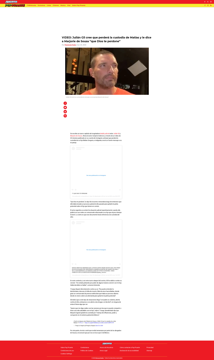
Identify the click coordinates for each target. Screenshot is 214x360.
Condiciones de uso (67, 350)
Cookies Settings (66, 354)
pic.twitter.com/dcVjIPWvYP (106, 322)
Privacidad (150, 347)
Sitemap (149, 350)
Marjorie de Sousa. (76, 136)
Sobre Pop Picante (67, 347)
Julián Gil (116, 133)
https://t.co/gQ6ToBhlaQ (91, 322)
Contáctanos (85, 347)
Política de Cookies (87, 350)
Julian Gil (91, 196)
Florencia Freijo (70, 45)
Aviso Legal (103, 350)
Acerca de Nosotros (106, 347)
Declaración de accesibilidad (129, 350)
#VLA (81, 322)
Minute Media (100, 358)
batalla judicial (104, 133)
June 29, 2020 (99, 325)
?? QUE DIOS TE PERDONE (79, 193)
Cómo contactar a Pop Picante (130, 347)
